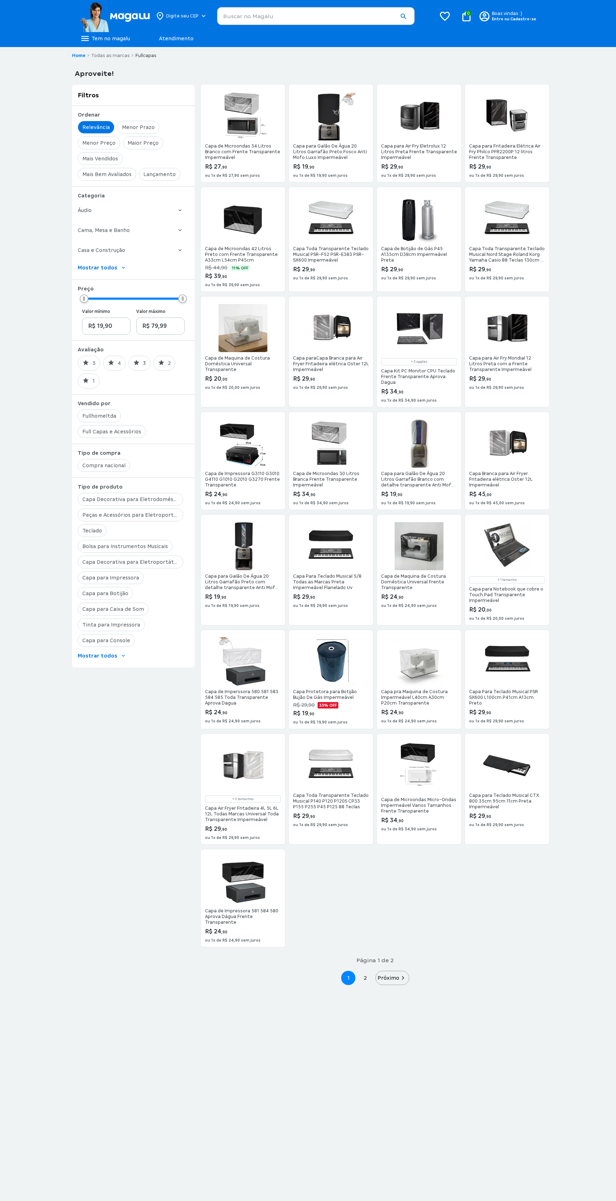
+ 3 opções (419, 362)
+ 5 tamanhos (242, 799)
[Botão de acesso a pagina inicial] (114, 16)
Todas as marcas (110, 55)
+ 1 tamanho (507, 580)
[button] (403, 16)
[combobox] (316, 16)
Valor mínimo (96, 311)
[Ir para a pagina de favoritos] (445, 16)
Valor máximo (150, 311)
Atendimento (176, 38)
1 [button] (348, 977)
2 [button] (365, 977)
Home (79, 55)
